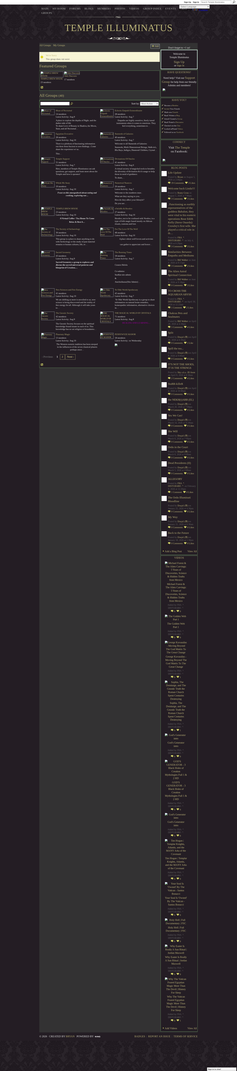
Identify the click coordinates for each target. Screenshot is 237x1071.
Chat (178, 126)
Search (234, 2)
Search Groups (71, 103)
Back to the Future (178, 532)
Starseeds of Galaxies (124, 134)
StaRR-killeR (175, 383)
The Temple (182, 147)
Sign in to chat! (214, 1069)
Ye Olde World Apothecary (126, 290)
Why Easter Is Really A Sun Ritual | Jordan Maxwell (176, 960)
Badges (139, 1036)
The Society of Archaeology (68, 229)
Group (180, 119)
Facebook (180, 132)
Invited (167, 109)
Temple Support (63, 159)
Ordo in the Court (178, 447)
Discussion (179, 122)
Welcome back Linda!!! (181, 188)
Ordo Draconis (70, 76)
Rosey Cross (183, 193)
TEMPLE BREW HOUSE (52, 79)
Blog (178, 115)
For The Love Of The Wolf (126, 229)
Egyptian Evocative (64, 134)
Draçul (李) (183, 337)
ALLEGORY (175, 479)
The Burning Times (123, 252)
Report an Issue (159, 1036)
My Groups (59, 45)
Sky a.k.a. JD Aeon (186, 372)
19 (177, 183)
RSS (42, 87)
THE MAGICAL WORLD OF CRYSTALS (133, 313)
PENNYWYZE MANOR (125, 334)
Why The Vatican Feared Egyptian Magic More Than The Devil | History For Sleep (176, 1003)
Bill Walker (183, 260)
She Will (173, 431)
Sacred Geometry (63, 252)
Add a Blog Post (173, 551)
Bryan (180, 177)
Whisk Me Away (63, 183)
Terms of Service (185, 1036)
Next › (70, 356)
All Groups (45, 45)
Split (170, 332)
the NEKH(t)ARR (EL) (181, 399)
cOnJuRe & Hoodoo (123, 208)
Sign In (196, 2)
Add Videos (171, 1028)
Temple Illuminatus (119, 27)
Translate (203, 10)
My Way (173, 517)
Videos (180, 129)
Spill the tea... (175, 348)
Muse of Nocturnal (64, 110)
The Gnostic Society (65, 313)
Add (157, 46)
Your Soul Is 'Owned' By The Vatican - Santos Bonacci (176, 901)
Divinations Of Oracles (125, 159)
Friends (175, 112)
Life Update (175, 172)
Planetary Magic (63, 334)
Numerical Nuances (123, 183)
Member (175, 105)
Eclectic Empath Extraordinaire (128, 110)
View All (192, 551)
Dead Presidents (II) (179, 463)
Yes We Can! (175, 415)
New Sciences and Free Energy (69, 290)
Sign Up (187, 2)
